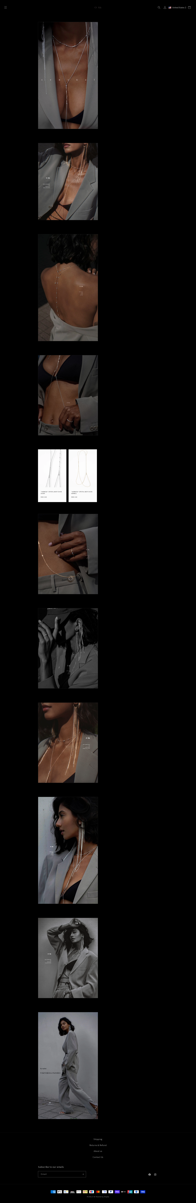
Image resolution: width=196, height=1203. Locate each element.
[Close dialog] (147, 576)
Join (124, 614)
